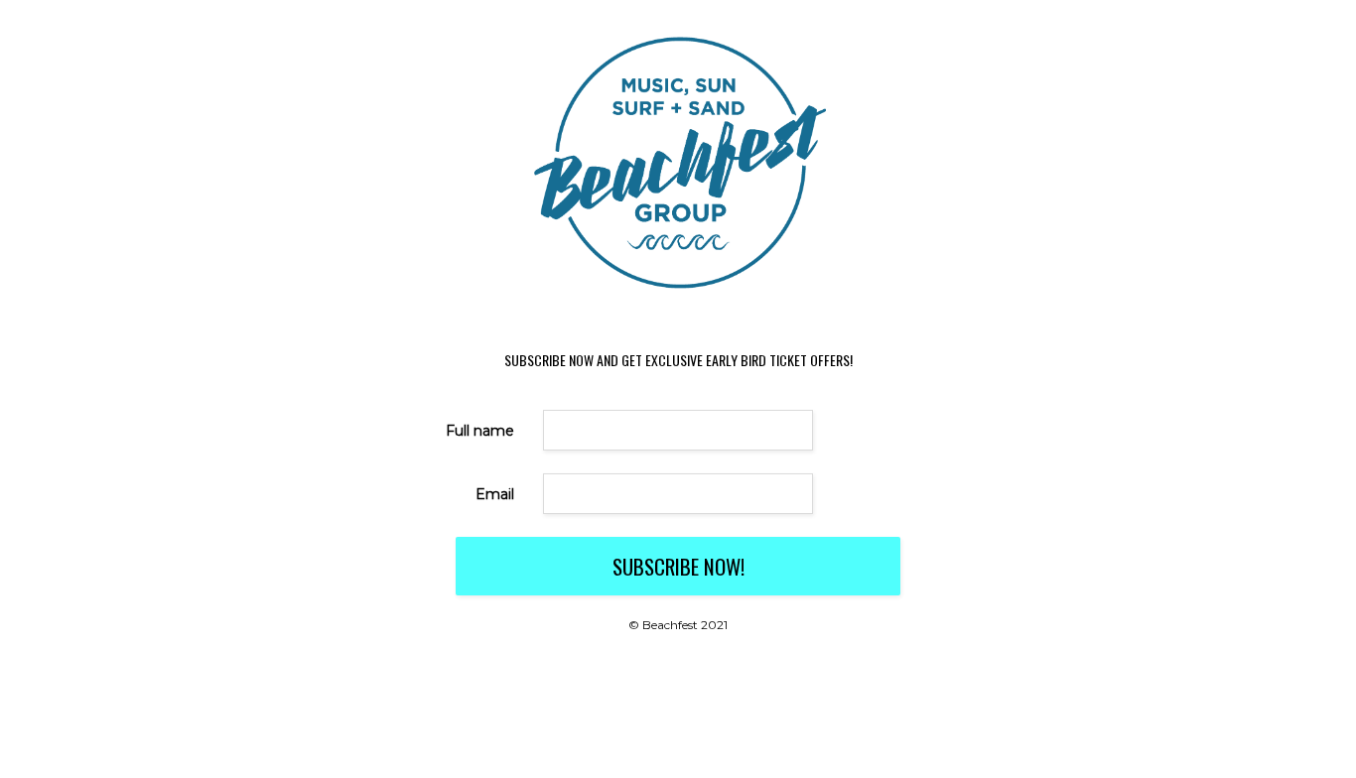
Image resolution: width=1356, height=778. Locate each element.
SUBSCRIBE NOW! (678, 566)
